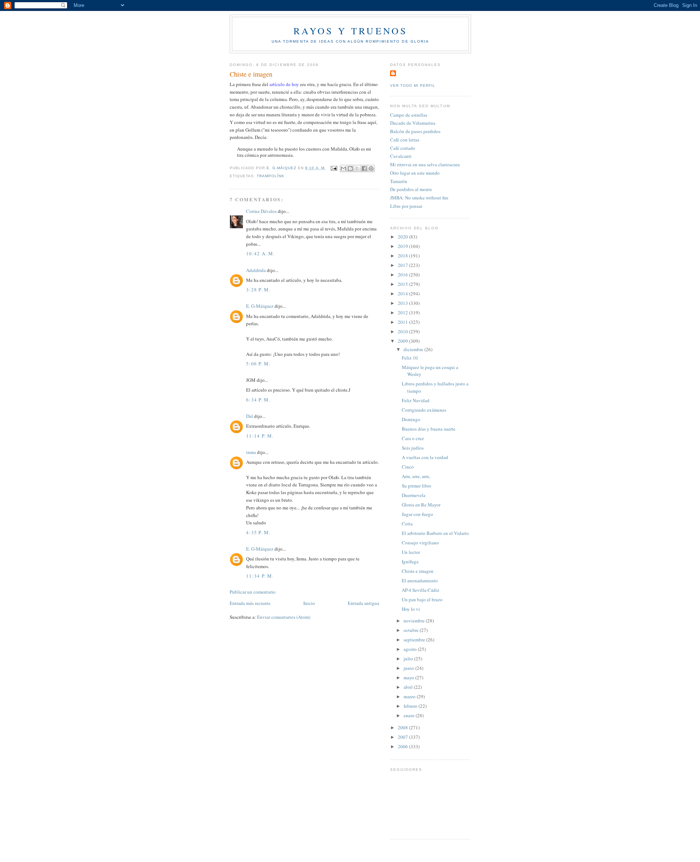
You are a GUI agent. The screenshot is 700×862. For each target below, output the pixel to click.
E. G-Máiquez (259, 306)
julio (409, 658)
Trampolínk (270, 176)
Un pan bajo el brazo (422, 599)
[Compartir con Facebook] (364, 168)
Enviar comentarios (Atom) (283, 617)
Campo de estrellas (408, 115)
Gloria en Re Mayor (421, 504)
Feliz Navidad (415, 400)
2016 (403, 274)
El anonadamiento (420, 580)
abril (409, 687)
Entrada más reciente (250, 603)
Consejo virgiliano (420, 542)
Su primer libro (416, 485)
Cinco (408, 466)
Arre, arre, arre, (416, 476)
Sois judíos (413, 447)
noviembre (415, 620)
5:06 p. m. (258, 363)
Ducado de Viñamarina (412, 123)
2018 (403, 255)
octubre (412, 630)
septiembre (415, 639)
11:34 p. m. (259, 575)
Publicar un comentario (253, 592)
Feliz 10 (410, 357)
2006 (403, 746)
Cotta (407, 523)
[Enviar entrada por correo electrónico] (333, 168)
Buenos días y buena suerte (428, 429)
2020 (403, 236)
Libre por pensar (406, 206)
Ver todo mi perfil (412, 86)
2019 (403, 246)
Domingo (411, 419)
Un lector (411, 552)
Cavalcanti (401, 156)
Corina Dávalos (261, 211)
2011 (403, 322)
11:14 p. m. (259, 435)
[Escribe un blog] (350, 168)
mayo (409, 677)
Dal (249, 416)
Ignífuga (410, 561)
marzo (410, 696)
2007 (403, 737)
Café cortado (402, 148)
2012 (403, 312)
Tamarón (398, 181)
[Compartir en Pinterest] (371, 168)
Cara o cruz (413, 438)
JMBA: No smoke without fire (419, 197)
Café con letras (404, 139)
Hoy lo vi (411, 609)
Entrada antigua (363, 603)
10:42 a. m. (260, 253)
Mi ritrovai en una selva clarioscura (425, 164)
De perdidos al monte (411, 189)
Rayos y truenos (350, 30)
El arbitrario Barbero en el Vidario (435, 533)
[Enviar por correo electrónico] (343, 168)
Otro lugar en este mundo (415, 173)
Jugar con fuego (417, 514)
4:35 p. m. (258, 532)
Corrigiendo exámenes (424, 410)
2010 (403, 331)
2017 (403, 265)
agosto (411, 649)
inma (251, 452)
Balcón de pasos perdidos (415, 131)
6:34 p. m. (258, 399)
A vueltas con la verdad (425, 457)
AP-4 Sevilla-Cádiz (420, 590)
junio (409, 668)
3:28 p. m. (258, 289)
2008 (403, 727)
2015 (403, 284)
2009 (403, 341)
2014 (403, 293)
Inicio (309, 603)
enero (410, 715)
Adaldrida (256, 270)
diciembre (414, 349)
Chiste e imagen (417, 571)
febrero (411, 706)
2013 (403, 303)
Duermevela (413, 495)
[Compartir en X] (357, 168)
